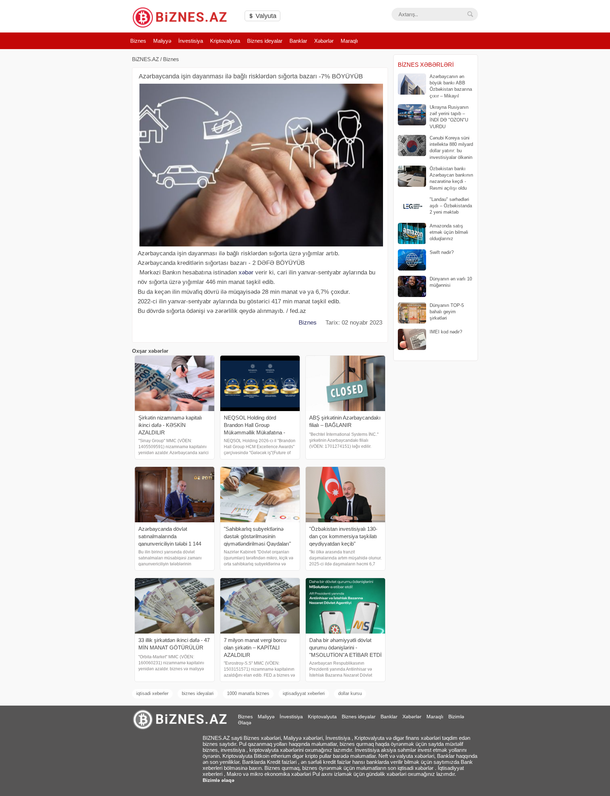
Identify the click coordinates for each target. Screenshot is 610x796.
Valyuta (265, 15)
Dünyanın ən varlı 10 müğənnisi (451, 282)
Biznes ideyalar (264, 41)
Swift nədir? (442, 252)
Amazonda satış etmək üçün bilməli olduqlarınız (449, 232)
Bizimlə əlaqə (218, 780)
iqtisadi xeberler (152, 693)
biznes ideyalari (198, 693)
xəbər (246, 272)
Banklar (298, 41)
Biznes (138, 41)
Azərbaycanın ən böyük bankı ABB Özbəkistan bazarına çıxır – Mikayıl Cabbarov (435, 86)
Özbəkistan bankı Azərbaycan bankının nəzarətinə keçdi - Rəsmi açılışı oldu (451, 178)
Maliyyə (162, 41)
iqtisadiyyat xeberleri (304, 693)
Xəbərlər (324, 41)
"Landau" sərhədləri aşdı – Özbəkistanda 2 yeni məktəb (451, 206)
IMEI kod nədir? (446, 331)
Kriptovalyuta (225, 41)
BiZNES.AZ (145, 59)
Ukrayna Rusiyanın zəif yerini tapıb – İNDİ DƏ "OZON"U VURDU (449, 117)
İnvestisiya (190, 41)
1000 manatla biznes (248, 693)
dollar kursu (350, 693)
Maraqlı (349, 41)
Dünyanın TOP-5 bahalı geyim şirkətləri (447, 312)
